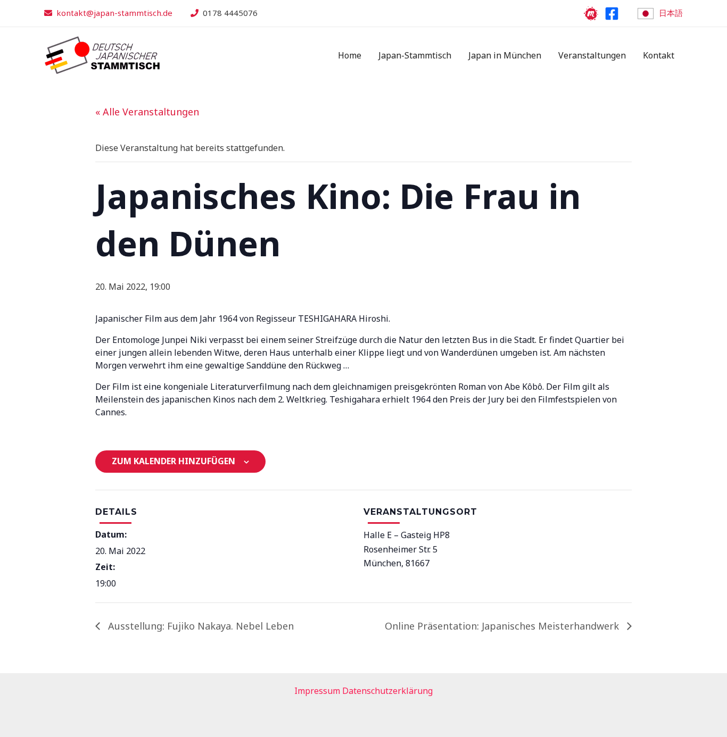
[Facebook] (612, 13)
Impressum (317, 691)
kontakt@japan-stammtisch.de (114, 12)
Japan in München (504, 55)
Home (349, 55)
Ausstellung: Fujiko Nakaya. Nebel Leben (199, 625)
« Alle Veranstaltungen (147, 111)
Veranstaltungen (592, 55)
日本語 (671, 12)
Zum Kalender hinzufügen (173, 461)
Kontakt (658, 55)
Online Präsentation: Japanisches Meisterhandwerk (503, 625)
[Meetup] (591, 13)
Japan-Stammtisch (414, 55)
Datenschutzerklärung (387, 691)
